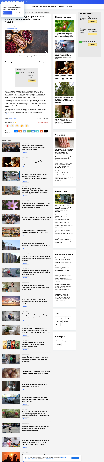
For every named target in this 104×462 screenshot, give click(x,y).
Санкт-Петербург (60, 318)
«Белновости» (9, 114)
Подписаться (7, 13)
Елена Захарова (12, 118)
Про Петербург (62, 191)
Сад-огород (59, 321)
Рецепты (66, 321)
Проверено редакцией (12, 28)
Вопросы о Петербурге (56, 6)
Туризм (58, 324)
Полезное (68, 6)
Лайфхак (68, 318)
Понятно (75, 458)
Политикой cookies (49, 458)
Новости (35, 6)
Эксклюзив (43, 6)
